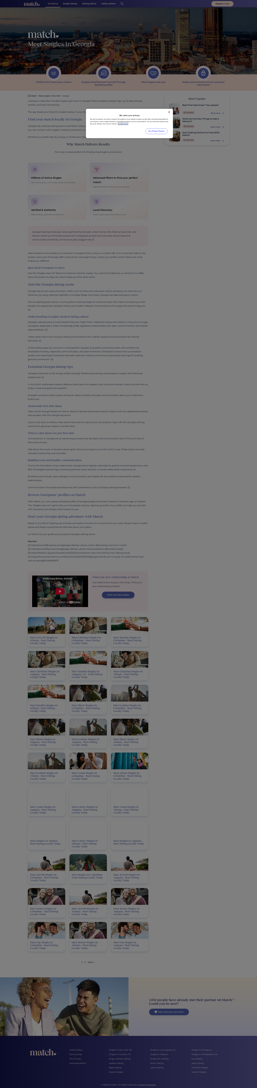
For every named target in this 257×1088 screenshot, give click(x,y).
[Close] (169, 112)
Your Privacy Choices (156, 131)
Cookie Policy (123, 124)
